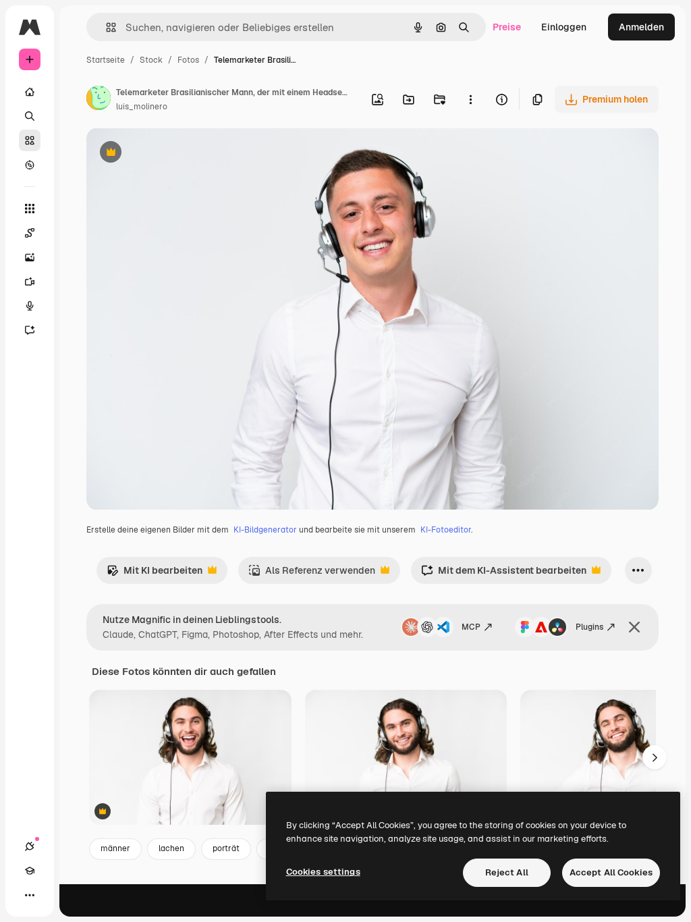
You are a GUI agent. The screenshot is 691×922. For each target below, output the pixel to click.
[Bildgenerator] (29, 257)
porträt (226, 848)
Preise (507, 27)
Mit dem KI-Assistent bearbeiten (503, 574)
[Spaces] (29, 233)
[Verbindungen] (29, 846)
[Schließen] (634, 627)
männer (115, 848)
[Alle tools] (29, 208)
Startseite (105, 60)
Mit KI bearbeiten (154, 574)
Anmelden (641, 27)
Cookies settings (323, 871)
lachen (171, 848)
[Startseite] (29, 92)
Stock (151, 60)
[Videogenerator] (29, 281)
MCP (471, 627)
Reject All (506, 872)
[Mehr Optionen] (470, 99)
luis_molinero (141, 106)
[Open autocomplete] (105, 27)
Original (173, 153)
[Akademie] (29, 871)
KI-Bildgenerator (265, 529)
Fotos (188, 60)
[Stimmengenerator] (29, 306)
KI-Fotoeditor (445, 529)
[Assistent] (29, 330)
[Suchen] (29, 116)
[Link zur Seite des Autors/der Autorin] (98, 100)
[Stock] (29, 140)
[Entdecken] (29, 164)
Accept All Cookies (611, 872)
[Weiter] (654, 757)
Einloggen (563, 27)
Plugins (589, 627)
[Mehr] (29, 895)
